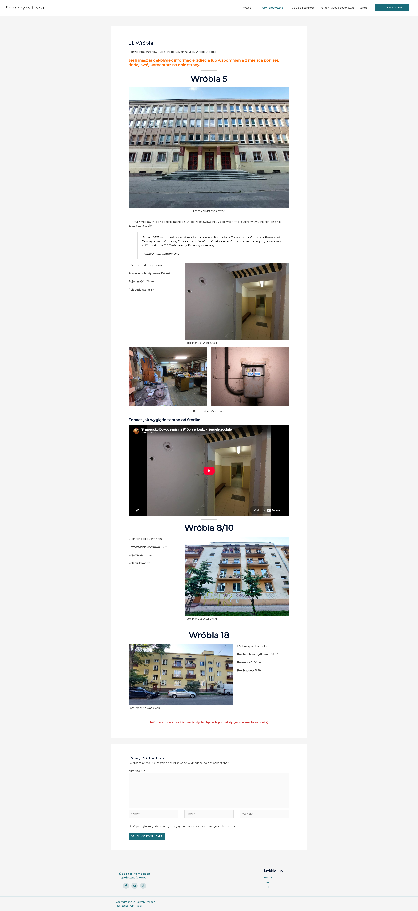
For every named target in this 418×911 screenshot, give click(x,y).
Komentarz (137, 770)
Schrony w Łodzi (25, 8)
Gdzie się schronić (303, 7)
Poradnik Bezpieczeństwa (337, 7)
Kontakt (364, 7)
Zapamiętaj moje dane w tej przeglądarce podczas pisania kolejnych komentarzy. (186, 826)
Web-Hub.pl (135, 905)
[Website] (264, 814)
